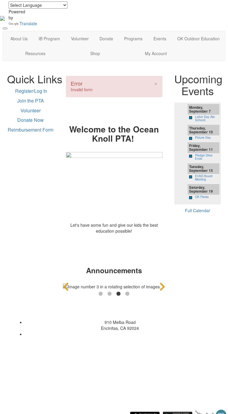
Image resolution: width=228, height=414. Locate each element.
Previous (66, 286)
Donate (106, 38)
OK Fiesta (202, 197)
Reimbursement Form (30, 129)
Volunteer (80, 38)
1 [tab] (101, 294)
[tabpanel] (114, 287)
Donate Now (30, 119)
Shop (95, 53)
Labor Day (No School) (205, 118)
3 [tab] (118, 294)
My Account (156, 53)
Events (159, 38)
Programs (133, 38)
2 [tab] (110, 294)
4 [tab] (127, 294)
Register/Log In (31, 90)
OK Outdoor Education (198, 38)
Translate (28, 23)
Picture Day (203, 137)
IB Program (49, 38)
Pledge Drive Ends (204, 157)
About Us (19, 38)
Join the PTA (30, 100)
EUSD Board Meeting (204, 177)
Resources (35, 53)
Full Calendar (197, 210)
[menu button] (5, 28)
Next (162, 286)
